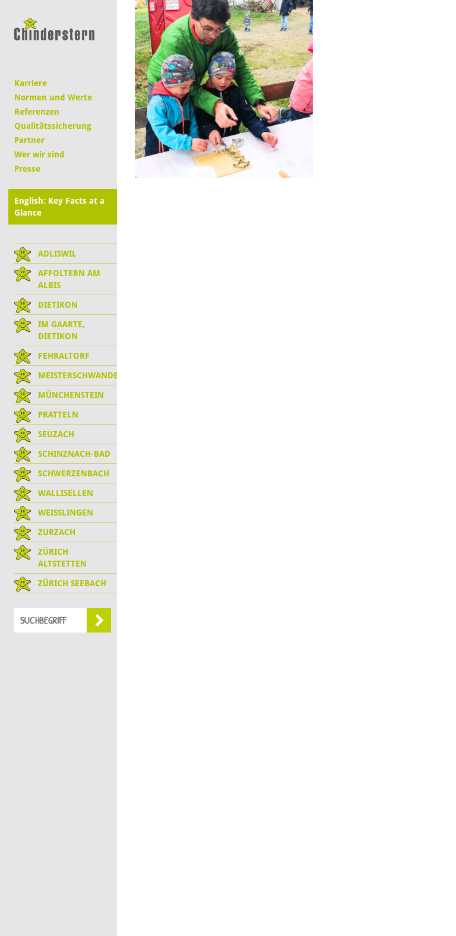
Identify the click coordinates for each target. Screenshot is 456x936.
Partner (29, 140)
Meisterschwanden (77, 375)
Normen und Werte (53, 97)
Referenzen (36, 111)
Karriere (30, 83)
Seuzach (56, 434)
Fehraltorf (64, 356)
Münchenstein (71, 395)
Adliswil (57, 253)
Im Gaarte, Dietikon (61, 330)
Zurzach (56, 532)
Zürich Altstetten (62, 557)
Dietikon (58, 304)
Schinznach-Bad (74, 453)
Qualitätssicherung (52, 126)
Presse (27, 168)
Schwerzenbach (73, 473)
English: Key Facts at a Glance (59, 206)
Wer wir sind (39, 154)
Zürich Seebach (72, 583)
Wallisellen (65, 493)
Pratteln (58, 414)
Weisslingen (65, 512)
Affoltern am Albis (69, 279)
